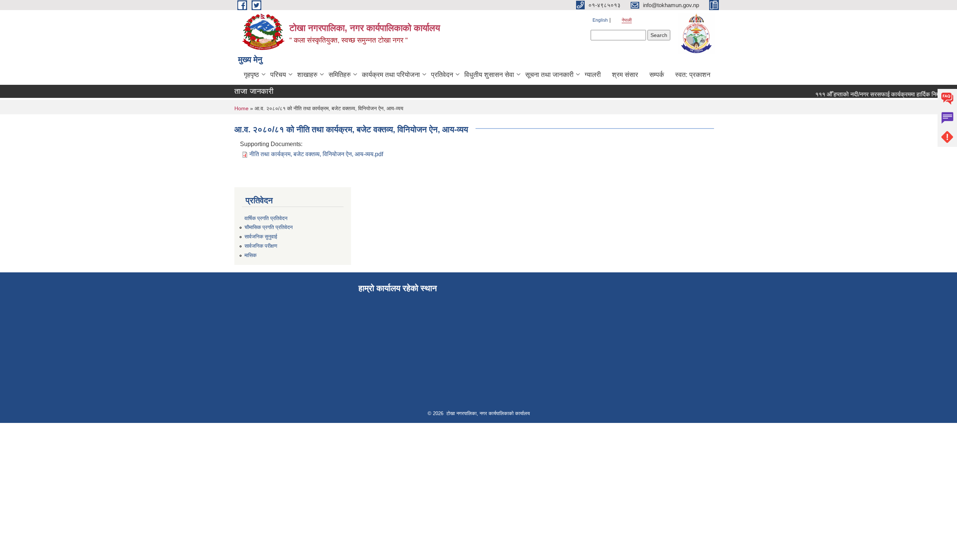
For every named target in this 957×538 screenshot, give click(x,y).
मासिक (250, 255)
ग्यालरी (593, 74)
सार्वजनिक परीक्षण (260, 246)
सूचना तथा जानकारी (549, 74)
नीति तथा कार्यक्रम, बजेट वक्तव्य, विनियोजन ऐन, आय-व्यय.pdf (316, 154)
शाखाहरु (307, 74)
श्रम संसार (625, 74)
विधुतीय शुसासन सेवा (489, 74)
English (600, 20)
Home (241, 108)
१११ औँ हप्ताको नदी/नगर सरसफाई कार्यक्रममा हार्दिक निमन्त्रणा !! (880, 94)
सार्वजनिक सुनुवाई (260, 236)
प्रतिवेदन (442, 74)
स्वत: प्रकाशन (692, 74)
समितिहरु (340, 74)
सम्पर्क (656, 74)
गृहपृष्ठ (251, 74)
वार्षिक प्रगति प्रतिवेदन (265, 218)
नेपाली (627, 20)
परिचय (278, 74)
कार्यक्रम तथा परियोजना (391, 74)
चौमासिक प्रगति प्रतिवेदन (268, 227)
